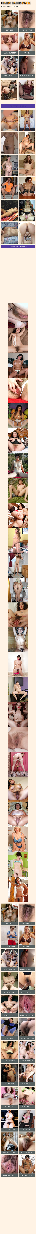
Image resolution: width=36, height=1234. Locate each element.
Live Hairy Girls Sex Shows (18, 106)
